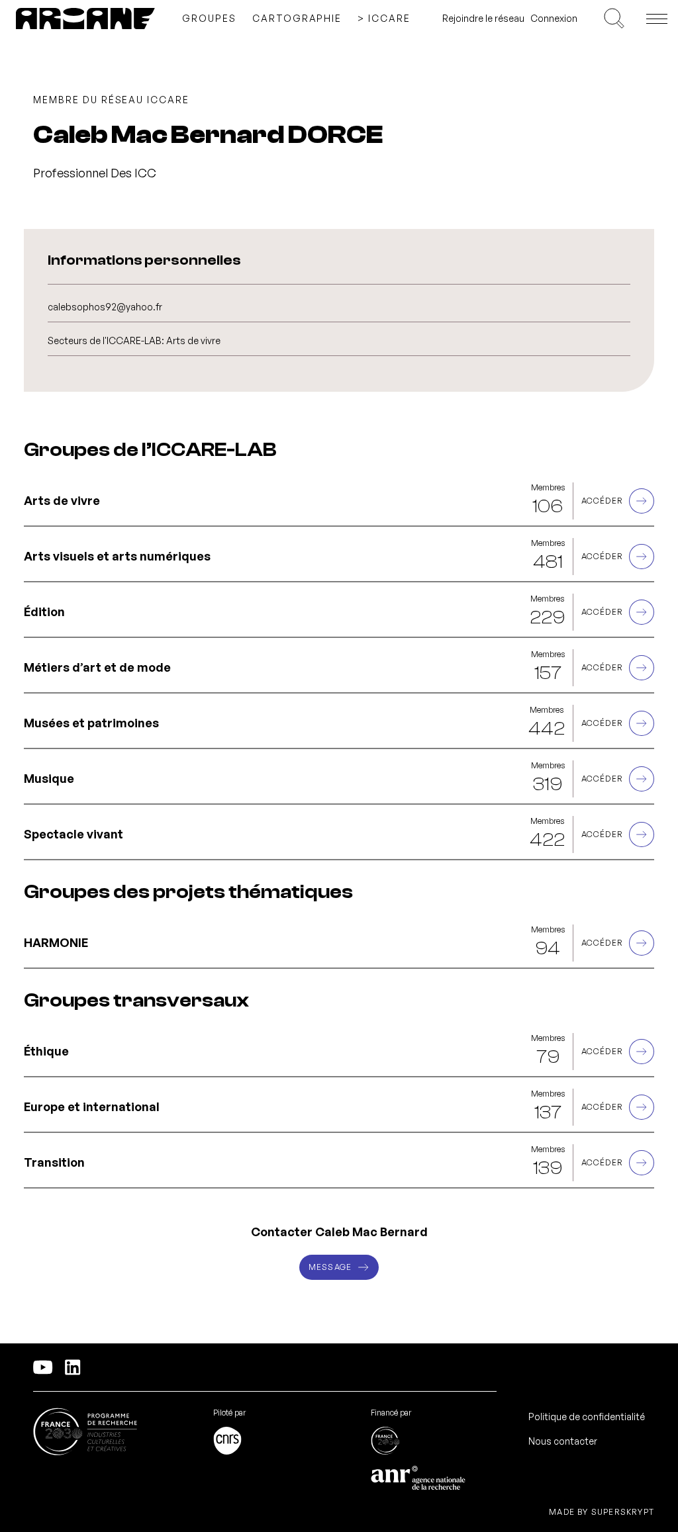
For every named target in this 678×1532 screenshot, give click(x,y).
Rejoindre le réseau (483, 18)
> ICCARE (384, 18)
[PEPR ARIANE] (85, 18)
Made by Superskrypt (601, 1512)
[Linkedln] (73, 1367)
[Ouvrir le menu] (656, 18)
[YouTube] (43, 1367)
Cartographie (297, 18)
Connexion (553, 18)
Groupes (209, 18)
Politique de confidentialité (586, 1416)
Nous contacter (562, 1441)
